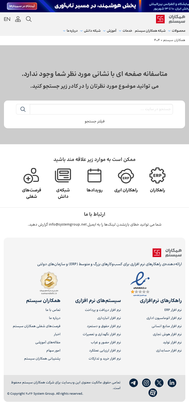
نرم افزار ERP (173, 310)
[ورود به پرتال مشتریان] (18, 19)
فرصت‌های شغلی (31, 193)
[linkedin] (172, 383)
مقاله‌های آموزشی (48, 342)
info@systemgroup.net (68, 225)
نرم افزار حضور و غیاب (106, 342)
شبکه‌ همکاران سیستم (150, 31)
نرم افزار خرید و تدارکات (105, 359)
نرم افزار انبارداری (109, 318)
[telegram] (133, 383)
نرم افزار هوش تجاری (167, 334)
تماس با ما (53, 310)
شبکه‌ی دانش (63, 193)
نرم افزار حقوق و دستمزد (104, 326)
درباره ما (55, 318)
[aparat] (153, 393)
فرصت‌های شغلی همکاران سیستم (37, 326)
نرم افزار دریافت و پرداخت (103, 310)
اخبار (57, 334)
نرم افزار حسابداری (169, 350)
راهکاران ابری (126, 190)
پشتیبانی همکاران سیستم (42, 359)
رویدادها (95, 190)
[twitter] (159, 383)
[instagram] (146, 383)
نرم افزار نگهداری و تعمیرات (102, 334)
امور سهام (53, 350)
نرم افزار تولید (172, 342)
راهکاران (157, 190)
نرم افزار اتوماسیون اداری (164, 318)
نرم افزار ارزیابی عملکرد (105, 350)
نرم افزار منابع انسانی (167, 326)
